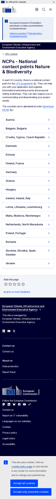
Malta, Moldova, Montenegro (23, 215)
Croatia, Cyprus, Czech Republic (25, 137)
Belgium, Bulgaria (16, 128)
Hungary (11, 189)
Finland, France (15, 163)
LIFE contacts (11, 54)
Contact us (8, 351)
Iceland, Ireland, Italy (18, 198)
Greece (10, 180)
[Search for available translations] (34, 83)
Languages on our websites (16, 421)
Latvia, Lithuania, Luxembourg (24, 206)
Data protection (10, 366)
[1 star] (6, 284)
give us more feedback (18, 291)
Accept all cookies (24, 483)
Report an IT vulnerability (15, 415)
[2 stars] (8, 284)
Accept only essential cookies (31, 491)
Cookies (6, 427)
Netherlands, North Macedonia (24, 224)
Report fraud (8, 372)
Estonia (10, 154)
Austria (10, 119)
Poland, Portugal (16, 233)
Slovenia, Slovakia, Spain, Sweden (21, 252)
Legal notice (8, 438)
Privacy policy (9, 432)
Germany (11, 172)
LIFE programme (24, 83)
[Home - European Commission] (9, 9)
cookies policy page (21, 466)
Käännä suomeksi (18, 33)
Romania (11, 241)
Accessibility (8, 444)
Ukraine (10, 263)
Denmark (11, 145)
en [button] (37, 9)
